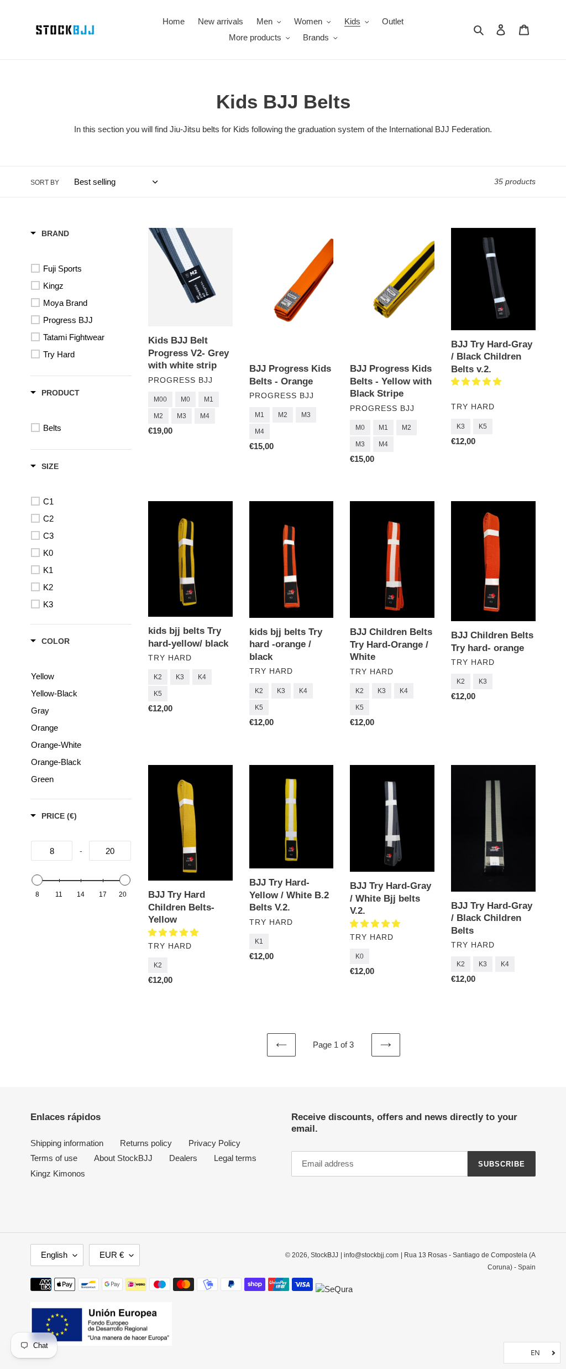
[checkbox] (83, 268)
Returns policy (146, 1143)
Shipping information (66, 1143)
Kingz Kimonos (57, 1173)
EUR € (111, 1254)
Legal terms (235, 1158)
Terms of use (53, 1158)
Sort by (44, 182)
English (54, 1254)
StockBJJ (324, 1255)
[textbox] (51, 851)
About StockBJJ (123, 1158)
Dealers (183, 1158)
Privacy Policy (214, 1143)
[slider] (37, 880)
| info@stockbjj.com (369, 1255)
